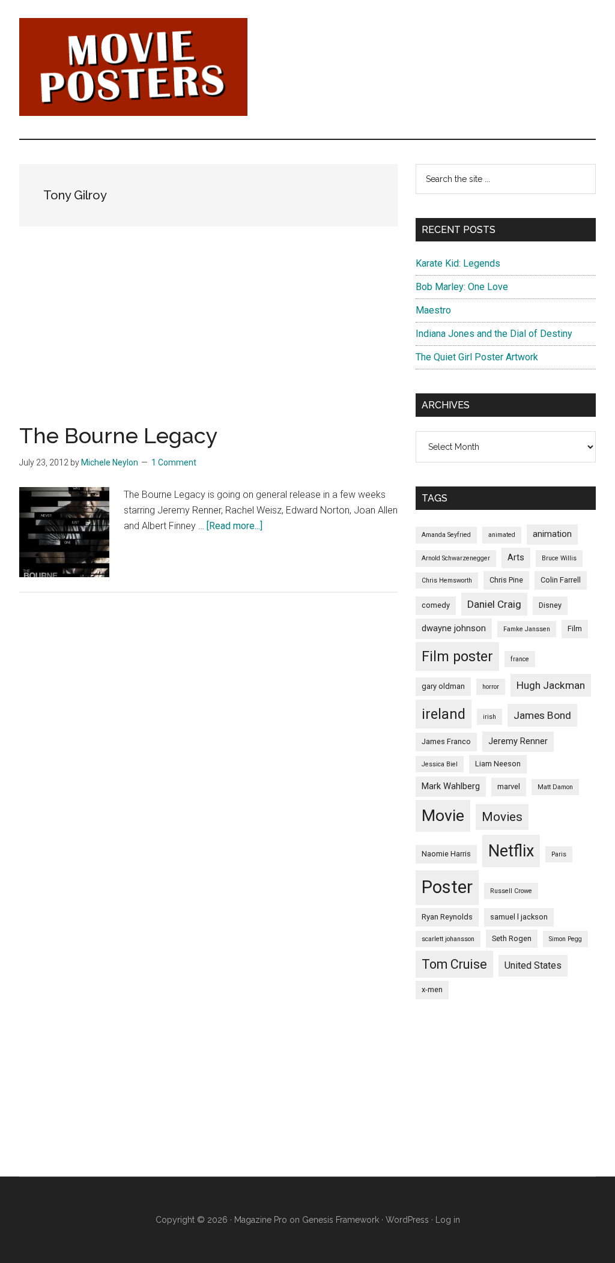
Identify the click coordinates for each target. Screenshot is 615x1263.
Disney (550, 605)
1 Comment (173, 462)
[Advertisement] (208, 340)
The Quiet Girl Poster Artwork (477, 357)
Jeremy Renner (518, 741)
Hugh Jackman (551, 685)
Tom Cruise (454, 964)
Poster (447, 887)
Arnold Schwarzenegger (456, 558)
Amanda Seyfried (446, 535)
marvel (508, 786)
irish (489, 717)
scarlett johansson (448, 939)
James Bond (542, 715)
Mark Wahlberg (451, 786)
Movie (443, 815)
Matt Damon (555, 787)
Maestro (433, 310)
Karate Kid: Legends (458, 263)
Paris (558, 854)
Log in (447, 1220)
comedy (436, 605)
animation (552, 534)
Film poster (457, 656)
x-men (432, 989)
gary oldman (443, 686)
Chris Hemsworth (447, 580)
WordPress (407, 1220)
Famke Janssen (526, 629)
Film (575, 628)
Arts (515, 557)
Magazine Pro (260, 1220)
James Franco (446, 741)
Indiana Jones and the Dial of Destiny (494, 333)
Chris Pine (506, 579)
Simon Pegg (565, 939)
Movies (502, 817)
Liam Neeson (498, 763)
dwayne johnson (454, 628)
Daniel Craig (494, 604)
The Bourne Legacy (118, 435)
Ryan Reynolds (447, 916)
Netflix (511, 851)
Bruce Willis (559, 558)
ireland (443, 714)
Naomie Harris (446, 853)
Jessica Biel (440, 764)
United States (533, 965)
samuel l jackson (519, 916)
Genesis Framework (340, 1220)
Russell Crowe (511, 891)
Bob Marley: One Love (462, 286)
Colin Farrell (561, 579)
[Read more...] (234, 526)
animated (501, 535)
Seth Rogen (512, 938)
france (519, 659)
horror (490, 687)
